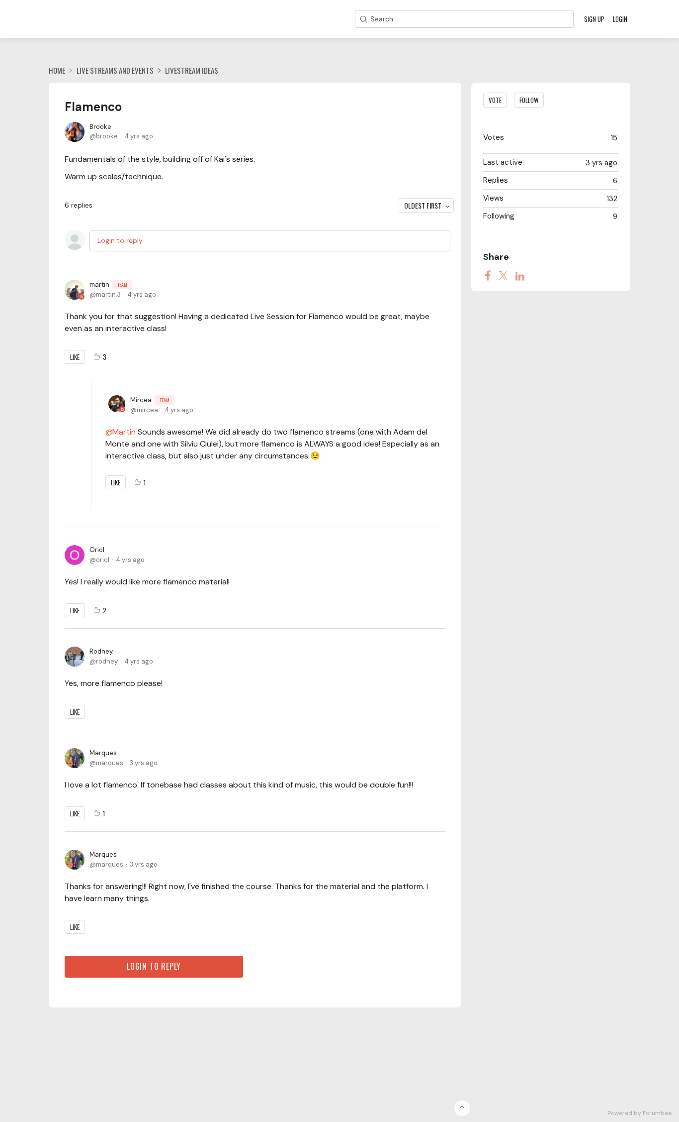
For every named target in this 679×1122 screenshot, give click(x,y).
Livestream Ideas (191, 70)
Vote (495, 100)
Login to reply (120, 240)
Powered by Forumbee (639, 1113)
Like (75, 357)
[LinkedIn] (520, 276)
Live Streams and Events (115, 70)
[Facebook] (487, 276)
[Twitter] (503, 276)
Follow (528, 100)
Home (57, 70)
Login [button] (620, 19)
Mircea (150, 400)
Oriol (96, 550)
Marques (103, 753)
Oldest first (422, 205)
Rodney (101, 651)
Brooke (100, 126)
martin (108, 284)
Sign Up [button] (594, 19)
